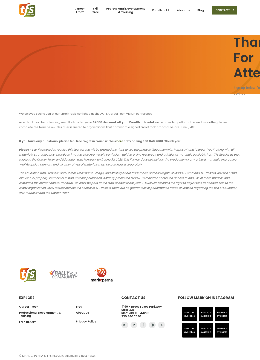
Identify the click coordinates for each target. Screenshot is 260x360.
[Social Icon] (124, 325)
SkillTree (95, 10)
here (119, 141)
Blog (200, 10)
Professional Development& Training (125, 10)
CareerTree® (80, 10)
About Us (183, 10)
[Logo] (27, 10)
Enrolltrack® (160, 10)
